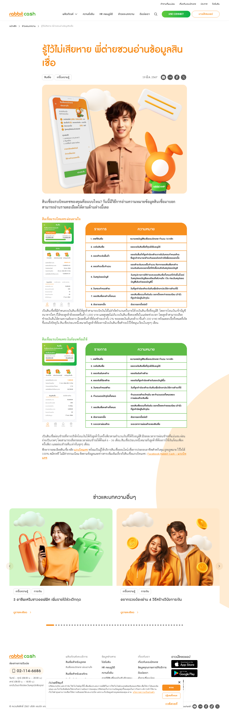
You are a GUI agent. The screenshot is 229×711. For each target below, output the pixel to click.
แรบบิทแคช (81, 449)
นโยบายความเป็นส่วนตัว (144, 692)
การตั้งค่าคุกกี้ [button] (171, 703)
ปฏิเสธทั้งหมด (171, 695)
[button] (168, 4)
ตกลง (171, 687)
